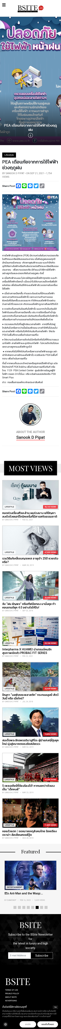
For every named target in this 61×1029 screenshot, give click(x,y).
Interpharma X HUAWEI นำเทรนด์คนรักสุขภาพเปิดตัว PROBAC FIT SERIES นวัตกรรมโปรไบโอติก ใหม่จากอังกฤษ (27, 653)
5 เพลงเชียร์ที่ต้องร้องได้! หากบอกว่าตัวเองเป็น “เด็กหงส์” (28, 787)
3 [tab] (23, 907)
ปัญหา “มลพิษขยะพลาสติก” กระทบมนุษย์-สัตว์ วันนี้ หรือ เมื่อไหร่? (30, 696)
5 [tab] (32, 907)
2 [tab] (19, 907)
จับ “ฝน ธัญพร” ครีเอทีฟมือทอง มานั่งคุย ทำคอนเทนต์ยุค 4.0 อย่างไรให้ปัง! (29, 605)
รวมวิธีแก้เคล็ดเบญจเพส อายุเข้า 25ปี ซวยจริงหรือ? (30, 560)
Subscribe (41, 955)
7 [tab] (41, 907)
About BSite (11, 997)
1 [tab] (14, 907)
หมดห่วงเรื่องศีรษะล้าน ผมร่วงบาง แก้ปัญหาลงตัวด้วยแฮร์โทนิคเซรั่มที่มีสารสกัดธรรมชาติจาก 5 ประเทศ (29, 516)
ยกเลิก (28, 1024)
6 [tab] (37, 907)
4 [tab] (28, 907)
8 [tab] (46, 907)
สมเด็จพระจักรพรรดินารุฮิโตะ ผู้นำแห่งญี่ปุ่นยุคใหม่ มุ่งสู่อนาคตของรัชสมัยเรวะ (30, 742)
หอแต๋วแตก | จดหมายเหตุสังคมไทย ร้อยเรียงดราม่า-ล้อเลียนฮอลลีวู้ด (29, 832)
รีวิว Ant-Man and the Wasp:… (23, 893)
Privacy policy (12, 993)
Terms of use (11, 990)
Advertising (11, 1001)
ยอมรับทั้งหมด (47, 1024)
